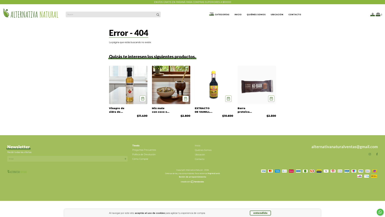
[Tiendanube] (192, 182)
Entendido (260, 213)
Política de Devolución (144, 154)
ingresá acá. (214, 173)
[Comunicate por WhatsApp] (380, 212)
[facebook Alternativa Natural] (377, 154)
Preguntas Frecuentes (144, 150)
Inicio (238, 14)
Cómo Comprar (140, 159)
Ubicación (277, 14)
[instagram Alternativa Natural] (370, 154)
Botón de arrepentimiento (192, 177)
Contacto (294, 14)
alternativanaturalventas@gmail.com (344, 146)
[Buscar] (158, 15)
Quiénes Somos (256, 14)
